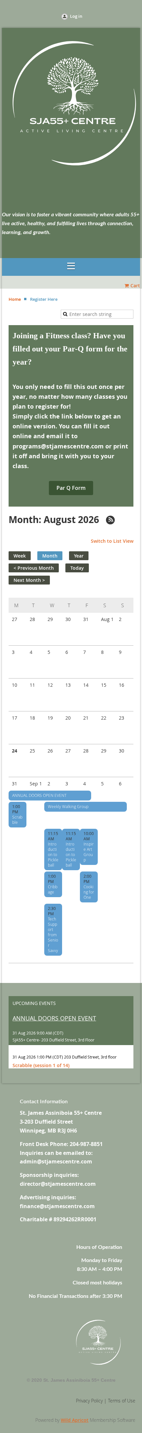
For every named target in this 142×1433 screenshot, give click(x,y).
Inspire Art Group (89, 851)
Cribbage (52, 889)
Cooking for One (89, 892)
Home (15, 299)
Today (77, 568)
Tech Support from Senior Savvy (53, 934)
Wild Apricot (75, 1420)
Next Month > (29, 580)
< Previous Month (34, 568)
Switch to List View (112, 541)
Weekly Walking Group (68, 806)
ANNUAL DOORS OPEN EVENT (39, 795)
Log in (76, 16)
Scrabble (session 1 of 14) (41, 1065)
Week (20, 556)
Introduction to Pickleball (53, 854)
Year (79, 556)
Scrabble (17, 819)
